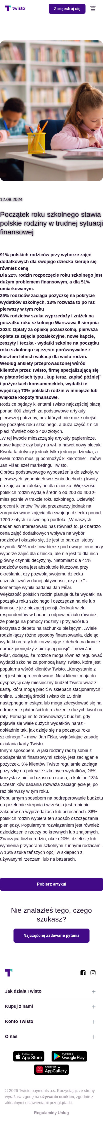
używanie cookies (57, 1097)
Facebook (83, 973)
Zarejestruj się (67, 8)
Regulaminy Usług (51, 1113)
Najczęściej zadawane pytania (52, 935)
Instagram (93, 973)
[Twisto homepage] (15, 9)
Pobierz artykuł (51, 884)
